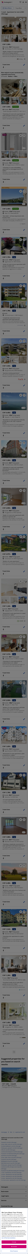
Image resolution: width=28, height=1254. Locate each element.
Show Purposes (14, 1251)
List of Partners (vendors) (8, 1238)
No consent (14, 1246)
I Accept (14, 1242)
